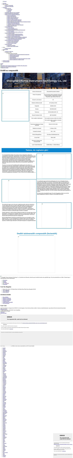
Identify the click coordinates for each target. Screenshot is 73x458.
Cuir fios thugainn (6, 61)
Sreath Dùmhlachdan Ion (14, 56)
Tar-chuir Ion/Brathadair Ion (12, 28)
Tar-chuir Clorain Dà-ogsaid (12, 42)
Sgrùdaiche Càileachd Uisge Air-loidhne (12, 12)
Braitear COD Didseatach (12, 25)
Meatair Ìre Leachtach (11, 45)
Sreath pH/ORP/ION (9, 26)
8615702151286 (3, 313)
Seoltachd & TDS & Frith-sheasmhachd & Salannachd (19, 54)
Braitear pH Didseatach (11, 15)
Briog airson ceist (3, 309)
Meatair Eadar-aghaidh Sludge (12, 46)
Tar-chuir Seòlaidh (10, 30)
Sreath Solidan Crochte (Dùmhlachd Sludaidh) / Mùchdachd (16, 37)
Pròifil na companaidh (9, 5)
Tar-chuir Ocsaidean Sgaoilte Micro (13, 36)
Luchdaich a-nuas (6, 301)
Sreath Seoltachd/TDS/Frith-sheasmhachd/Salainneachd (15, 29)
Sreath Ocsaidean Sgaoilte (9, 33)
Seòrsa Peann (9, 9)
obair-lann (9, 11)
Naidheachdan (5, 49)
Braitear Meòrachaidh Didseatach (13, 22)
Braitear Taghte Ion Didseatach (12, 17)
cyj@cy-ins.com (6, 292)
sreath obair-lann (8, 8)
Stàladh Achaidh (8, 48)
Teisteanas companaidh (9, 6)
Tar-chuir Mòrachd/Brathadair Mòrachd (14, 39)
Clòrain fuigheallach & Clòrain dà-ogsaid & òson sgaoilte (20, 58)
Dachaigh (4, 3)
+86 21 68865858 (6, 290)
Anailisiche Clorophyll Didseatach (13, 23)
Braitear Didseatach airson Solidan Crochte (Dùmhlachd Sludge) (19, 21)
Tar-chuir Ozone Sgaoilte (11, 43)
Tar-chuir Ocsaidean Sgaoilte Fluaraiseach (14, 34)
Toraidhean (5, 7)
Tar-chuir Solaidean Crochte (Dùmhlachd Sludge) (16, 38)
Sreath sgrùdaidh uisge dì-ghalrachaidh (12, 40)
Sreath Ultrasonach (8, 44)
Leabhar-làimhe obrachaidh (8, 302)
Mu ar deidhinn (5, 297)
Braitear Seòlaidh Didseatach (12, 18)
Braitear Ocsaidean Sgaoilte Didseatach (14, 19)
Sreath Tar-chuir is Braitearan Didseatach (12, 14)
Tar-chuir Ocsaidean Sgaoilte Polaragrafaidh (15, 35)
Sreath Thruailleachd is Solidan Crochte (17, 59)
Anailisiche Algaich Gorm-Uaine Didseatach (15, 24)
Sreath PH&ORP (13, 57)
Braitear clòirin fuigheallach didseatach (14, 20)
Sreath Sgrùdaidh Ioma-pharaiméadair (12, 13)
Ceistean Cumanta (6, 60)
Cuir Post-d (2, 312)
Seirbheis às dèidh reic (9, 51)
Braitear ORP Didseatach (11, 16)
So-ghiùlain (9, 10)
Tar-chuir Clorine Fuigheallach (12, 41)
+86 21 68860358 (6, 291)
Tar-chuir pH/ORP (10, 27)
